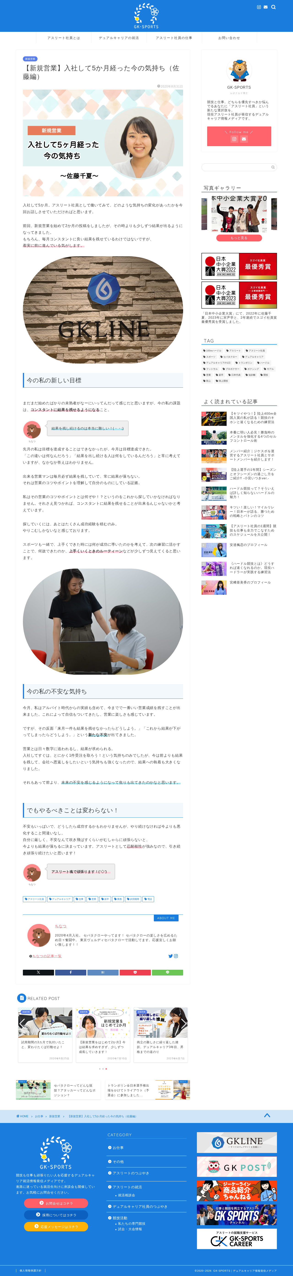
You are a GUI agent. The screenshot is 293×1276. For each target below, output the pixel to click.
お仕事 (118, 1148)
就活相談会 (126, 1195)
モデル (270, 369)
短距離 (252, 375)
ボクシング (253, 369)
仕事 (80, 899)
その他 (118, 1162)
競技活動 (120, 1218)
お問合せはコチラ (59, 1203)
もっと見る (239, 238)
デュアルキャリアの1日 (218, 363)
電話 (149, 899)
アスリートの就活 (127, 1187)
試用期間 (134, 899)
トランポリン (245, 363)
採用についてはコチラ (59, 1215)
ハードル (264, 363)
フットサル (212, 369)
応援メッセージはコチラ (59, 1227)
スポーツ (210, 357)
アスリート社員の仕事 (174, 38)
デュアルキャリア (61, 899)
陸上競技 (223, 381)
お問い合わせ (229, 38)
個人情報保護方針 (31, 1270)
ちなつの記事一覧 (47, 956)
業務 (119, 899)
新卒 (106, 899)
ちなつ (61, 926)
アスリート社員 (35, 899)
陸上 (208, 381)
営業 (93, 899)
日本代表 (236, 375)
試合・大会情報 (130, 1229)
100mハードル (213, 351)
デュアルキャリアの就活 (119, 38)
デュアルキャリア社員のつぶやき (140, 1206)
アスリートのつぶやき (131, 1173)
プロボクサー (232, 369)
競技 (265, 375)
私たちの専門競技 (132, 1223)
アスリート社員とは (63, 38)
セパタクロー (230, 357)
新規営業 (30, 59)
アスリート (235, 351)
